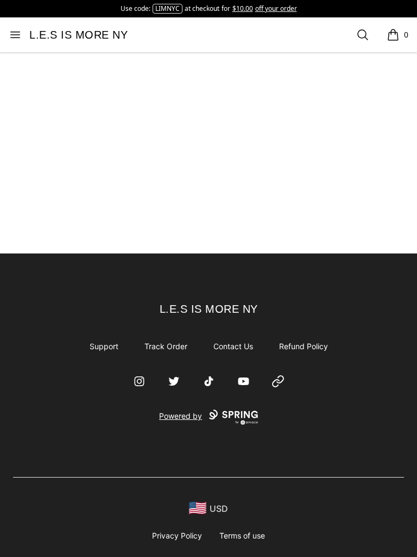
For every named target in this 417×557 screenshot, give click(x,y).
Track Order (165, 346)
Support (104, 346)
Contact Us (233, 346)
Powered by (180, 415)
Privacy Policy (177, 535)
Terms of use (242, 535)
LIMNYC (167, 8)
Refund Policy (303, 346)
